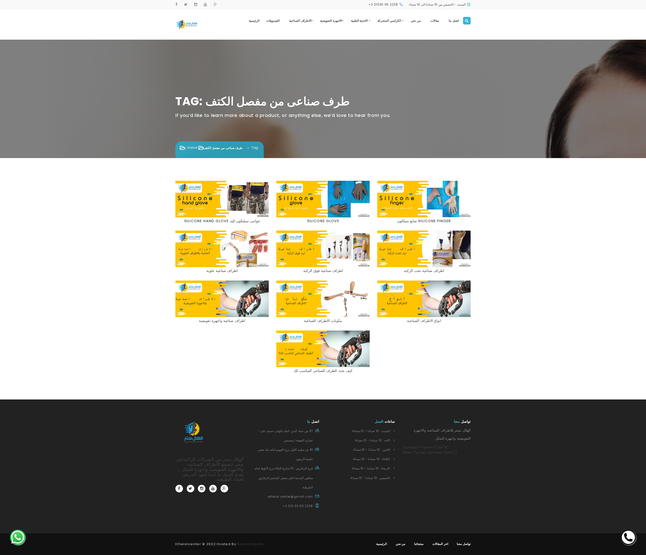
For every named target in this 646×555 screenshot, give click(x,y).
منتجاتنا (418, 544)
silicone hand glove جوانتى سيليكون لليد (222, 220)
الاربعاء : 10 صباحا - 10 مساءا (371, 468)
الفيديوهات (273, 20)
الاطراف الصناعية (300, 20)
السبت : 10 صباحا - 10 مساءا (371, 431)
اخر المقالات (440, 544)
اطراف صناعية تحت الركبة (424, 270)
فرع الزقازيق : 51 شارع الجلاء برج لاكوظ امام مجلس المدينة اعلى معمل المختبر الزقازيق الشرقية (284, 477)
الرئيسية (254, 20)
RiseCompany (250, 544)
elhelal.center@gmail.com (290, 496)
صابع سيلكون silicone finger (424, 220)
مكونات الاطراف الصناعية (323, 320)
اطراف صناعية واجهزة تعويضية (222, 320)
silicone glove (323, 220)
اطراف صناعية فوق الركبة (323, 270)
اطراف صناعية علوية (222, 270)
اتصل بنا (454, 20)
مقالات (434, 20)
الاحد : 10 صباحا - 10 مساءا (372, 440)
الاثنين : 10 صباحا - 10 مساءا (371, 449)
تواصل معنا (464, 544)
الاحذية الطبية (360, 20)
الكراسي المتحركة (390, 20)
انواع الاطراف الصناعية (424, 320)
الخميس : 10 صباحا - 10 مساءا (370, 478)
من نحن (416, 20)
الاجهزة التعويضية (331, 20)
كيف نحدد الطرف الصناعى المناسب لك (323, 370)
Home (192, 147)
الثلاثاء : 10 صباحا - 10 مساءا (371, 459)
